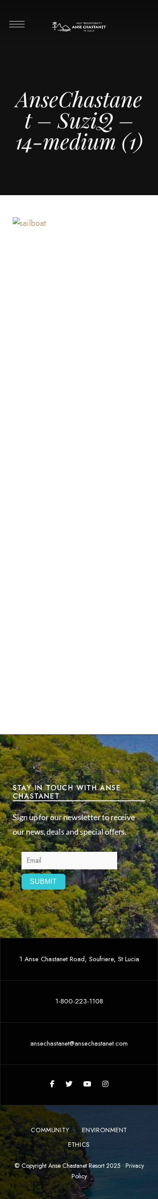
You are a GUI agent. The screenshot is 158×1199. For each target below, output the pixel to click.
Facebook (52, 1083)
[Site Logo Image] (79, 27)
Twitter (68, 1083)
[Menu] (16, 24)
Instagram (105, 1083)
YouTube (87, 1083)
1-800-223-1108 (79, 1001)
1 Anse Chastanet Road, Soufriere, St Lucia (79, 959)
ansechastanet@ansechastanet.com (79, 1043)
